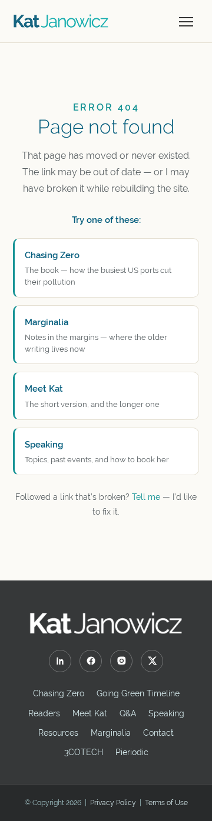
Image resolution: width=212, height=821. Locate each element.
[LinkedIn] (60, 661)
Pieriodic (131, 752)
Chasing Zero (58, 693)
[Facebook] (91, 661)
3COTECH (83, 752)
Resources (58, 732)
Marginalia (111, 732)
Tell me (146, 497)
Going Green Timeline (138, 693)
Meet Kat (89, 713)
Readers (44, 713)
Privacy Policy (113, 802)
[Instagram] (121, 661)
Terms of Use (166, 802)
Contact (158, 732)
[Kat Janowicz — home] (61, 21)
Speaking (166, 713)
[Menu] (186, 21)
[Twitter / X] (152, 661)
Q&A (128, 713)
